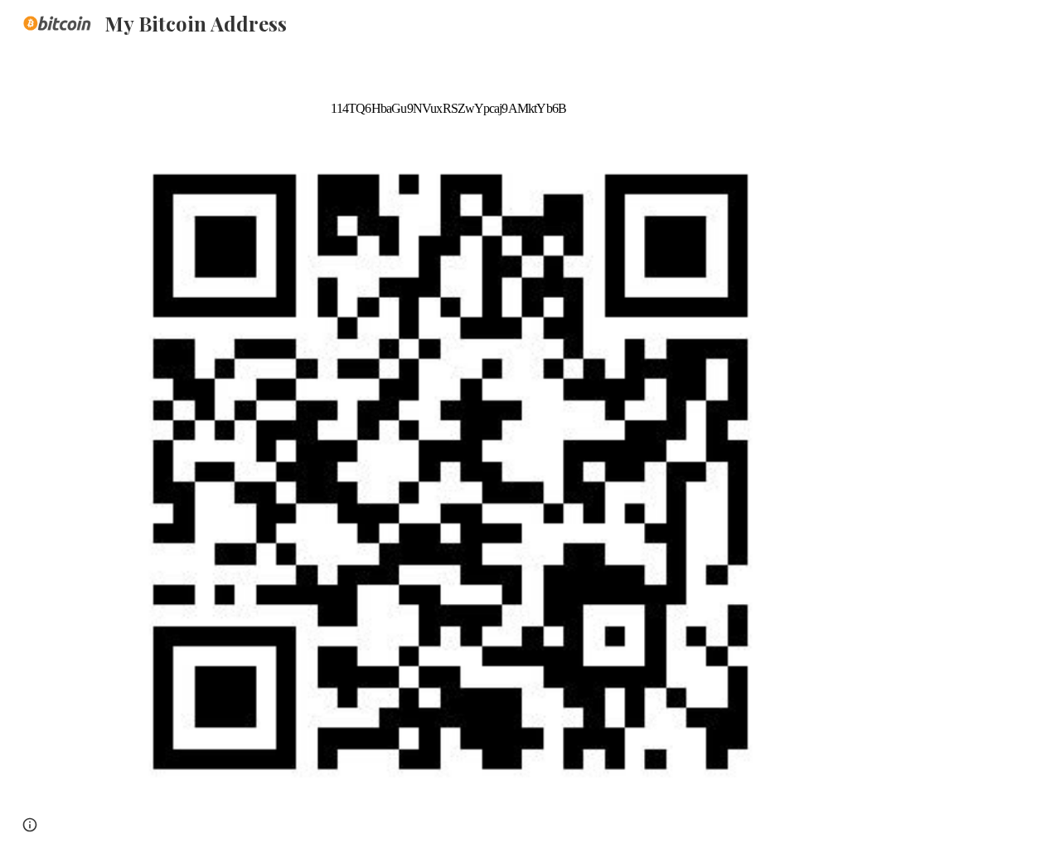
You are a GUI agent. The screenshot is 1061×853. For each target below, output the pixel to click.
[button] (29, 824)
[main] (448, 94)
